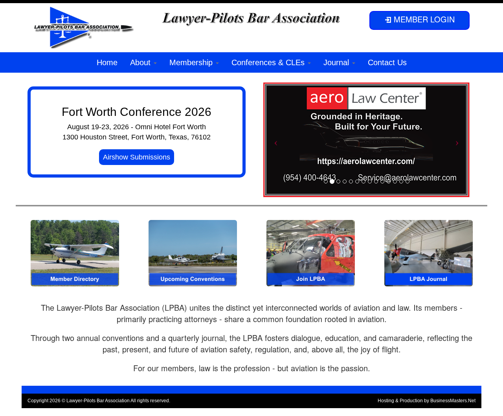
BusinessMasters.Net (452, 400)
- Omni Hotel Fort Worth (168, 127)
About (141, 62)
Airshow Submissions (136, 157)
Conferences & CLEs (269, 62)
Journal (337, 62)
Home (107, 62)
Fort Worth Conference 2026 (136, 111)
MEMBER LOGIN (423, 19)
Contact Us (387, 62)
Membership (192, 62)
